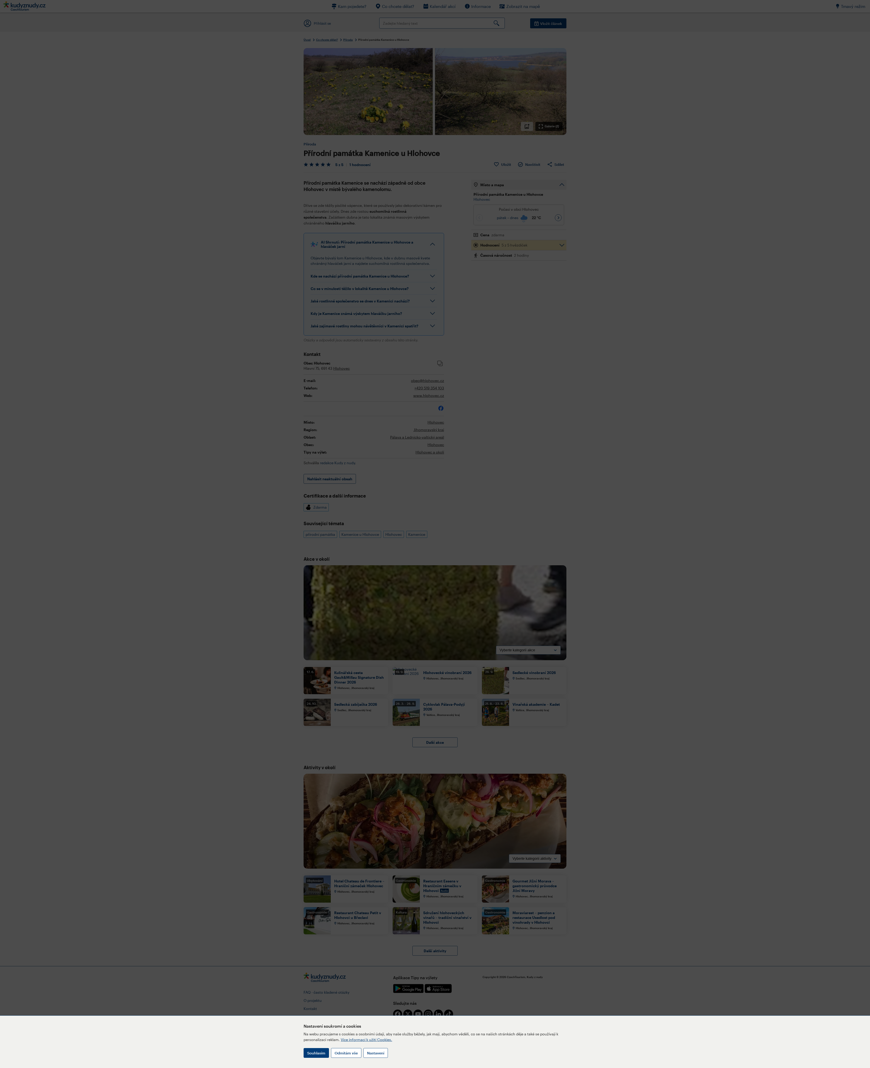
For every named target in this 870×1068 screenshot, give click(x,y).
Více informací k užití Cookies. (366, 1039)
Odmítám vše (346, 1053)
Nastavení (375, 1053)
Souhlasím (316, 1053)
